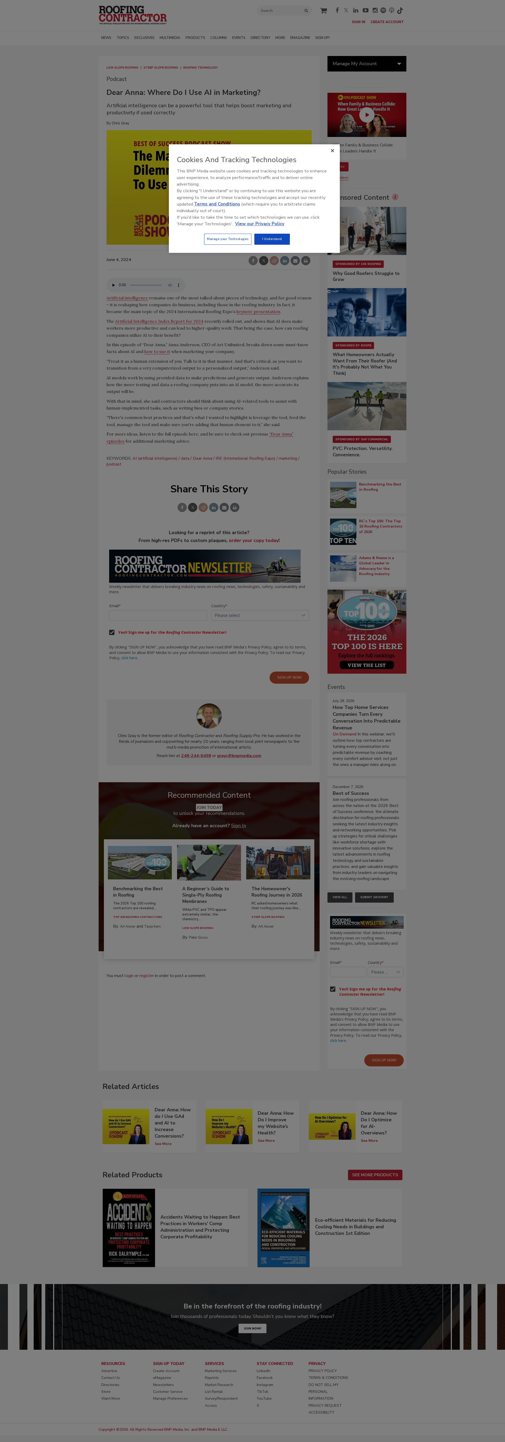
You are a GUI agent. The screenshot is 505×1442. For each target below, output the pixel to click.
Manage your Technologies (228, 239)
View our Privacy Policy (259, 224)
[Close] (332, 150)
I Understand (272, 239)
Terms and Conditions (217, 204)
